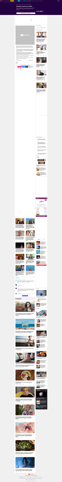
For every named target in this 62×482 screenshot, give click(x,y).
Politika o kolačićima (34, 478)
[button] (34, 11)
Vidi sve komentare (25, 295)
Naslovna (17, 4)
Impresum (23, 478)
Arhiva (37, 478)
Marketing (21, 478)
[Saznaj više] (46, 157)
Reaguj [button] (18, 286)
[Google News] (44, 28)
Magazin (20, 4)
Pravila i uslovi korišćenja (29, 478)
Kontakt (25, 478)
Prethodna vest (19, 60)
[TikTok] (43, 28)
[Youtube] (41, 28)
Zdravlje (22, 4)
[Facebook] (37, 28)
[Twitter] (40, 28)
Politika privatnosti (40, 478)
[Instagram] (38, 28)
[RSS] (46, 28)
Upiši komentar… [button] (20, 293)
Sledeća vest (31, 60)
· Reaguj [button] (39, 42)
